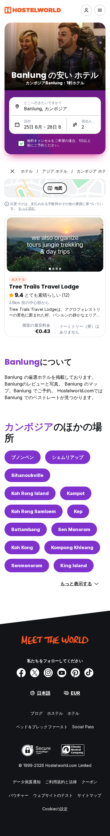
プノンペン (22, 457)
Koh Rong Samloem (33, 511)
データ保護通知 (27, 781)
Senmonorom (26, 565)
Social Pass (83, 726)
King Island (73, 565)
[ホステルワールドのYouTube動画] (61, 672)
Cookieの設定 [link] (55, 808)
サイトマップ (89, 795)
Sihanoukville (27, 475)
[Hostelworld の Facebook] (21, 672)
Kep (78, 511)
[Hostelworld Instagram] (48, 672)
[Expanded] (12, 171)
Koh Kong (22, 547)
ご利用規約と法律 (61, 781)
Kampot (76, 493)
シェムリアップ (67, 457)
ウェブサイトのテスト (53, 795)
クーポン (89, 781)
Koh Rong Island (30, 493)
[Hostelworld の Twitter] (34, 672)
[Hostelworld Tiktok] (88, 672)
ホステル (18, 279)
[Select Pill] (86, 10)
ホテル (73, 713)
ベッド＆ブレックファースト (42, 726)
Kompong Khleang (72, 547)
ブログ (36, 713)
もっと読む (27, 208)
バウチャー (19, 795)
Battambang (25, 529)
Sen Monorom (74, 529)
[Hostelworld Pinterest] (75, 672)
